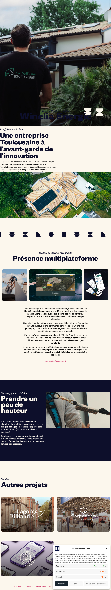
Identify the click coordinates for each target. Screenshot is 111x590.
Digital (65, 111)
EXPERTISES (41, 586)
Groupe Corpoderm (69, 535)
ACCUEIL (17, 586)
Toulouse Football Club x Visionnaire (25, 579)
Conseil (46, 111)
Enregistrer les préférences (96, 584)
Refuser (76, 584)
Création (55, 111)
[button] (107, 549)
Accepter (61, 584)
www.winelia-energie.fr (55, 361)
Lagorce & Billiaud (13, 535)
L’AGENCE (28, 586)
